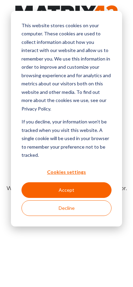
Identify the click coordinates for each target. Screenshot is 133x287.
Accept (66, 190)
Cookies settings (66, 172)
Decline (67, 208)
